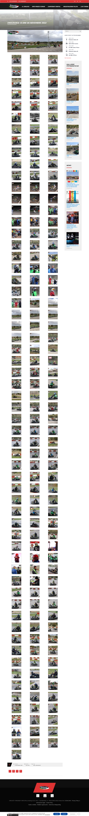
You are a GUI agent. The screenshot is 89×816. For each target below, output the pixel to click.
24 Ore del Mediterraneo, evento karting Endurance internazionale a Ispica (73, 205)
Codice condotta (32, 804)
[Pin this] (20, 771)
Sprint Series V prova (73, 43)
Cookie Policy (49, 802)
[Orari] (74, 1)
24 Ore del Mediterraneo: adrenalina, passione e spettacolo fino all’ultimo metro (73, 184)
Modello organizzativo (42, 804)
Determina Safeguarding (55, 804)
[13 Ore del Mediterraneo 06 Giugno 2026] (73, 112)
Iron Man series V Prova (74, 47)
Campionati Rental (54, 6)
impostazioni (47, 814)
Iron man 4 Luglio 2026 (72, 84)
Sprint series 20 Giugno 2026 (71, 102)
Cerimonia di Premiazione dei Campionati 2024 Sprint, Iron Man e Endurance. (72, 226)
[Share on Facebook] (10, 771)
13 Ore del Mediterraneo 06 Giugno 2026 (71, 119)
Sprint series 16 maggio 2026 (71, 138)
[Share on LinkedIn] (17, 771)
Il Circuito (25, 6)
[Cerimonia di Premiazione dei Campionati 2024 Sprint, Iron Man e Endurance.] (73, 217)
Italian (10, 814)
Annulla (64, 814)
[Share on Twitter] (13, 771)
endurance (38, 765)
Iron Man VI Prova (73, 55)
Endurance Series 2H (73, 51)
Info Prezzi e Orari (38, 6)
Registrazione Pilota (70, 6)
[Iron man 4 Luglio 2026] (73, 77)
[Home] (13, 6)
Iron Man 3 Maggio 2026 (72, 155)
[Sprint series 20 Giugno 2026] (73, 94)
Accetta (56, 814)
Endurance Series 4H (73, 39)
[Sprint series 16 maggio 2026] (73, 131)
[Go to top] (44, 788)
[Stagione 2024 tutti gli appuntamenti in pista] (73, 238)
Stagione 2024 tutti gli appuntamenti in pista (72, 245)
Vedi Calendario (68, 58)
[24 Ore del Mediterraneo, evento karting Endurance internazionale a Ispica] (73, 197)
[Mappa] (77, 1)
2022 (34, 765)
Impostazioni (72, 814)
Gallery (80, 23)
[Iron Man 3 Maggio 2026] (73, 148)
